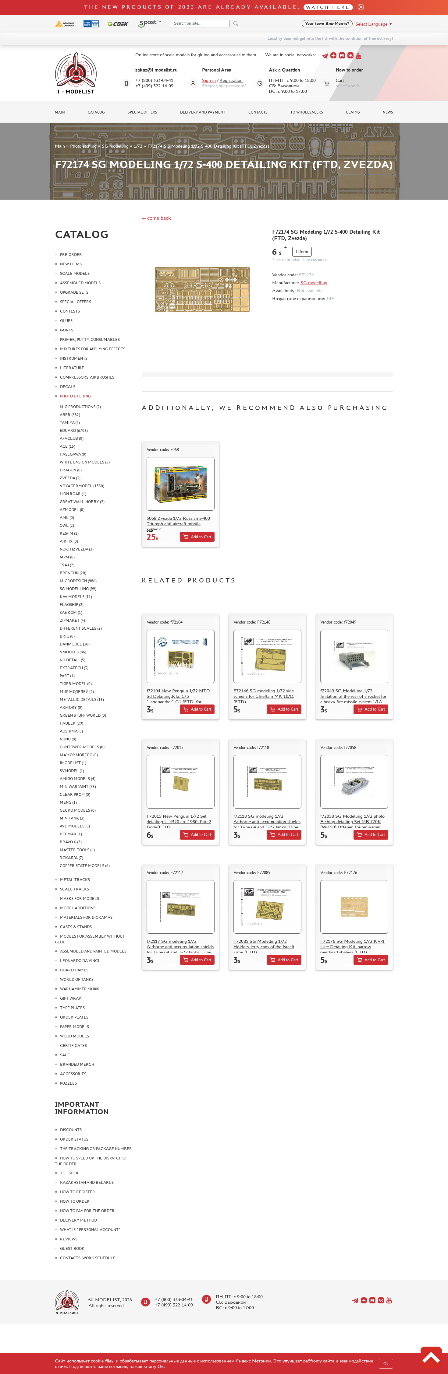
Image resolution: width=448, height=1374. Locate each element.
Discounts (71, 1130)
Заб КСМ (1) (71, 612)
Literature (72, 367)
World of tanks (77, 979)
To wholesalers (306, 112)
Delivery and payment (202, 112)
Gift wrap (70, 998)
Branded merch (77, 1064)
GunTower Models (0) (82, 747)
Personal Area (216, 69)
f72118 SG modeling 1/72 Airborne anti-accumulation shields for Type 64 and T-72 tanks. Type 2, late (266, 824)
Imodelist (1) (73, 762)
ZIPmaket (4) (72, 620)
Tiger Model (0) (76, 683)
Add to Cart (201, 537)
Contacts (258, 112)
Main (60, 112)
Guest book (72, 1248)
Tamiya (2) (70, 422)
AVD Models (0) (75, 826)
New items (71, 264)
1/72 (138, 146)
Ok (386, 1364)
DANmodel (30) (75, 644)
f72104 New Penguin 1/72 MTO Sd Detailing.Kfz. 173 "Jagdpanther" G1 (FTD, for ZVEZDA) (178, 699)
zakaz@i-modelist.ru (156, 69)
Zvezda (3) (70, 478)
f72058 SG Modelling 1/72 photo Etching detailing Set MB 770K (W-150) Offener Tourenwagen (352, 821)
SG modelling (115, 146)
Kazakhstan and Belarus (87, 1182)
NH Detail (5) (72, 660)
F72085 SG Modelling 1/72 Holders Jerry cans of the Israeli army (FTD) (263, 947)
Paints (66, 330)
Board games (74, 970)
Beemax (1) (71, 834)
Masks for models (79, 898)
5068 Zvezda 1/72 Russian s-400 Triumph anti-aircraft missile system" (178, 524)
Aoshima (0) (71, 731)
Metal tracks (75, 879)
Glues (66, 320)
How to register (77, 1192)
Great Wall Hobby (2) (82, 501)
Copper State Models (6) (85, 865)
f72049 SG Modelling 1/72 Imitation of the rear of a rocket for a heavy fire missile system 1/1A (353, 696)
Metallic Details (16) (82, 699)
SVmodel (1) (72, 770)
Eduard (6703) (74, 430)
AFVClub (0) (72, 438)
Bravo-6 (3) (71, 842)
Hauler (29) (71, 723)
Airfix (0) (69, 541)
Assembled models (80, 283)
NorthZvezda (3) (77, 549)
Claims (353, 112)
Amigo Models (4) (77, 778)
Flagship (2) (72, 604)
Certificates (73, 1045)
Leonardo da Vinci (79, 960)
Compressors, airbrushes (87, 377)
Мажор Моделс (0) (79, 755)
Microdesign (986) (78, 581)
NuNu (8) (68, 739)
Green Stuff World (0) (83, 715)
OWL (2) (67, 525)
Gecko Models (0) (78, 810)
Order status (74, 1139)
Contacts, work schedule (88, 1258)
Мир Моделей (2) (77, 691)
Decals (67, 386)
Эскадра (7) (71, 857)
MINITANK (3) (72, 818)
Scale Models (75, 273)
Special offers (142, 112)
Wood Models (74, 1036)
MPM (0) (67, 557)
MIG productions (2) (80, 406)
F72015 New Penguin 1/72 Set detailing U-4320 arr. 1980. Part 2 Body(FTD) (179, 821)
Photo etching (83, 146)
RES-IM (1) (69, 533)
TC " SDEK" (70, 1173)
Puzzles (68, 1083)
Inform (302, 252)
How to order (349, 69)
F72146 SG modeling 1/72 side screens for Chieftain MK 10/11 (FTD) (263, 696)
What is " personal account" (90, 1229)
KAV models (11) (76, 596)
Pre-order (71, 254)
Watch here (328, 7)
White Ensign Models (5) (85, 462)
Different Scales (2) (81, 628)
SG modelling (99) (78, 588)
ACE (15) (67, 446)
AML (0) (67, 517)
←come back (156, 218)
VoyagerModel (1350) (82, 486)
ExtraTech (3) (74, 668)
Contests (70, 311)
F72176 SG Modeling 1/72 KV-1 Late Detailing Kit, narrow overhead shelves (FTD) (352, 947)
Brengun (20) (73, 573)
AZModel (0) (72, 509)
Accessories (73, 1074)
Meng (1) (68, 802)
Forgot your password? (224, 85)
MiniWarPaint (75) (78, 786)
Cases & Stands (76, 927)
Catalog (96, 112)
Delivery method (78, 1220)
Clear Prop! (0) (75, 794)
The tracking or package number (96, 1148)
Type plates (72, 1007)
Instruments (73, 358)
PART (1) (67, 675)
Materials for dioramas (86, 917)
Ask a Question (284, 69)
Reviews (68, 1239)
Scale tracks (74, 889)
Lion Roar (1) (73, 493)
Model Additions (77, 908)
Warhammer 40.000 (79, 989)
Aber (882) (70, 414)
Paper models (74, 1026)
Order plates (74, 1017)
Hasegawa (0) (73, 454)
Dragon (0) (71, 470)
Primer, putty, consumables (90, 339)
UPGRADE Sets (74, 292)
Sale (65, 1055)
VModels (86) (73, 652)
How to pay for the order (87, 1210)
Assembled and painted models (93, 951)
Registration (231, 80)
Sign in (209, 80)
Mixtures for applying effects (92, 349)
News (388, 112)
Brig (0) (67, 636)
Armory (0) (71, 707)
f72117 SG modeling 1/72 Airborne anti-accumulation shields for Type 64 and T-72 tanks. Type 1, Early (180, 949)
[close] (358, 7)
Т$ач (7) (67, 565)
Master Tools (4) (77, 850)
